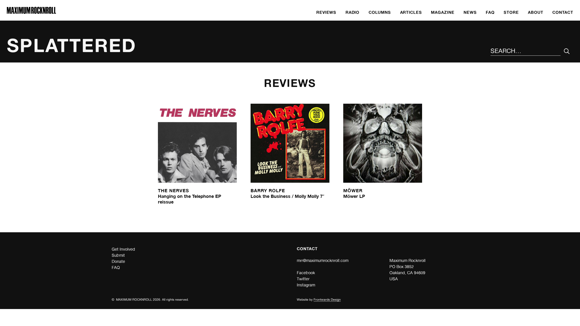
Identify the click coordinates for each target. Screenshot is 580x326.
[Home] (31, 12)
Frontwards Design (327, 299)
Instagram (306, 285)
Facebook (306, 272)
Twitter (303, 278)
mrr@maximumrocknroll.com (322, 260)
